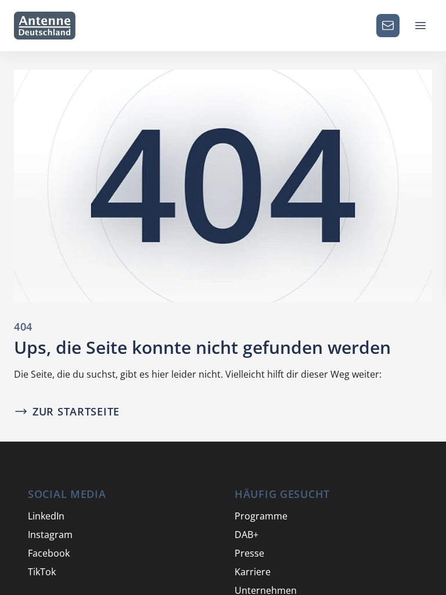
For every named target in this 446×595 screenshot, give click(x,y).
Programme (261, 516)
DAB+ (246, 534)
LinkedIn (46, 516)
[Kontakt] (388, 25)
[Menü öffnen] (420, 25)
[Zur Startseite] (44, 25)
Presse (249, 553)
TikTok (42, 571)
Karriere (253, 571)
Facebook (49, 553)
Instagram (50, 534)
